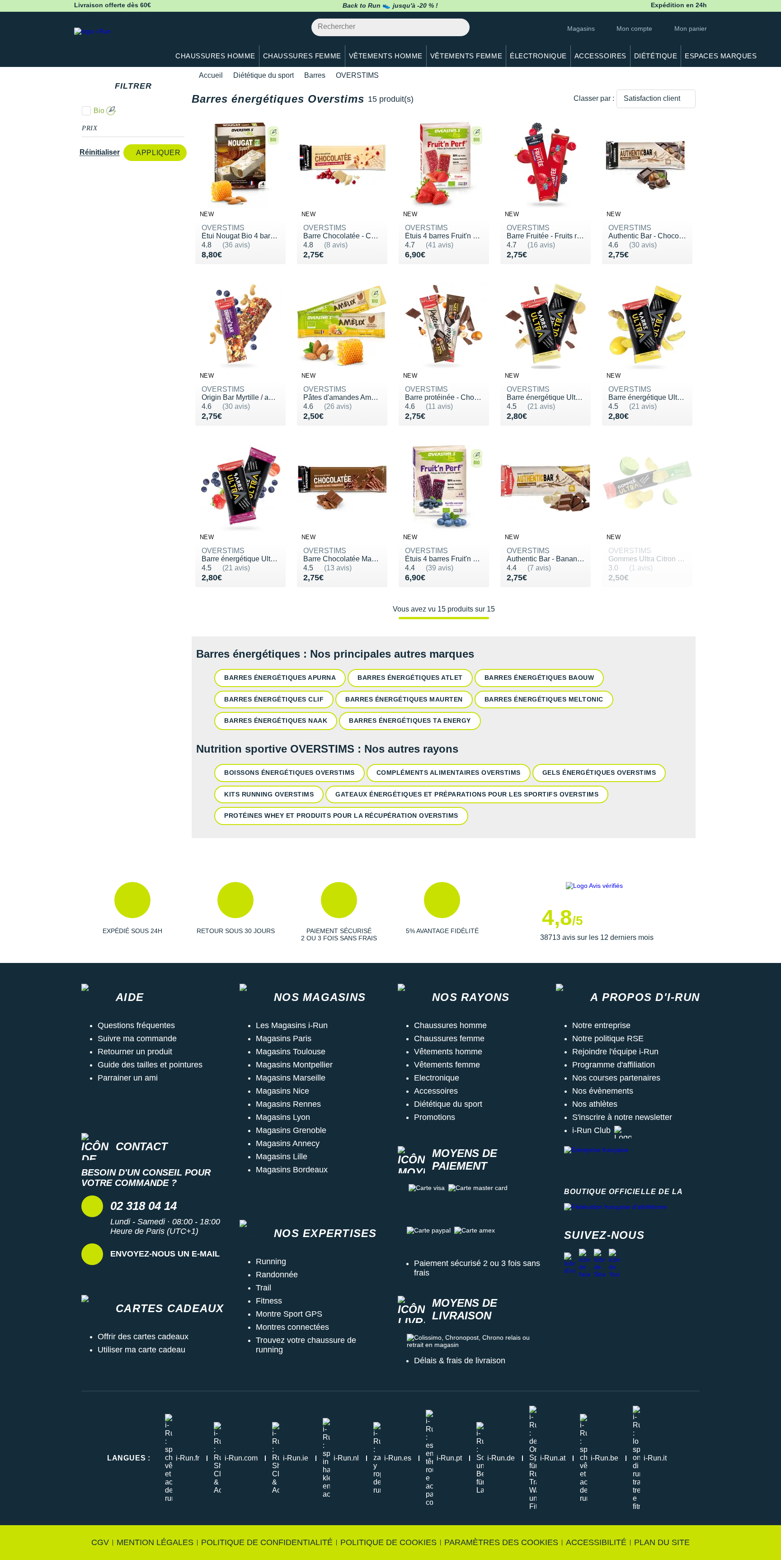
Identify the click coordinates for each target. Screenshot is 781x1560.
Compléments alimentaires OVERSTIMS (448, 772)
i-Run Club (591, 1130)
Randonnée (277, 1274)
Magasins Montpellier (294, 1064)
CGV (100, 1542)
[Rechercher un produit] (457, 27)
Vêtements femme (447, 1064)
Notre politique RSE (608, 1038)
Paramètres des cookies (501, 1542)
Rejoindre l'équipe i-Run (615, 1051)
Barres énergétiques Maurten (404, 699)
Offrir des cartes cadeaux (143, 1336)
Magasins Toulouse (290, 1051)
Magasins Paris (283, 1038)
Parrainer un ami (128, 1077)
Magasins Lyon (283, 1117)
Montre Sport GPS (289, 1313)
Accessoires (436, 1090)
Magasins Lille (281, 1156)
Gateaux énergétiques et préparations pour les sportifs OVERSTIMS (466, 794)
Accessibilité (596, 1542)
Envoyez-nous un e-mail (165, 1253)
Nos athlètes (594, 1104)
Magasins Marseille (290, 1077)
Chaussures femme (449, 1038)
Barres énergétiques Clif (274, 699)
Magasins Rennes (288, 1104)
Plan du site (662, 1542)
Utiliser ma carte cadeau (141, 1349)
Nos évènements (602, 1090)
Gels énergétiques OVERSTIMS (599, 772)
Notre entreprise (601, 1025)
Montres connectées (292, 1327)
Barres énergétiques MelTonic (544, 699)
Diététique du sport (263, 75)
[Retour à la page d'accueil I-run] (117, 43)
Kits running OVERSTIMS (269, 794)
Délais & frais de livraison (459, 1360)
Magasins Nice (282, 1090)
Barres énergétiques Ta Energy (410, 720)
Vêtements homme (448, 1051)
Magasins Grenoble (291, 1130)
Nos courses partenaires (616, 1077)
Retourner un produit (135, 1051)
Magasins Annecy (288, 1143)
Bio (99, 110)
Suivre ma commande (137, 1038)
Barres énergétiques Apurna (280, 677)
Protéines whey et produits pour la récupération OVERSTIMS (341, 815)
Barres (314, 75)
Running (271, 1261)
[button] (132, 911)
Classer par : (594, 98)
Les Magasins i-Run (292, 1025)
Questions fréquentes (136, 1025)
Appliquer (158, 152)
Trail (263, 1287)
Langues (129, 1458)
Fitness (269, 1300)
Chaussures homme (450, 1025)
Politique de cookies (388, 1542)
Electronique (436, 1077)
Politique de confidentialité (267, 1542)
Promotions (434, 1117)
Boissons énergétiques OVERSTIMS (289, 772)
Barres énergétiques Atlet (410, 677)
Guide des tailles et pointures (150, 1064)
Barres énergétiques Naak (275, 720)
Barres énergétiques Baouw (539, 677)
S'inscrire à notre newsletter (622, 1117)
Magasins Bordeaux (292, 1169)
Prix (90, 128)
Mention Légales (155, 1542)
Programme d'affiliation (613, 1064)
